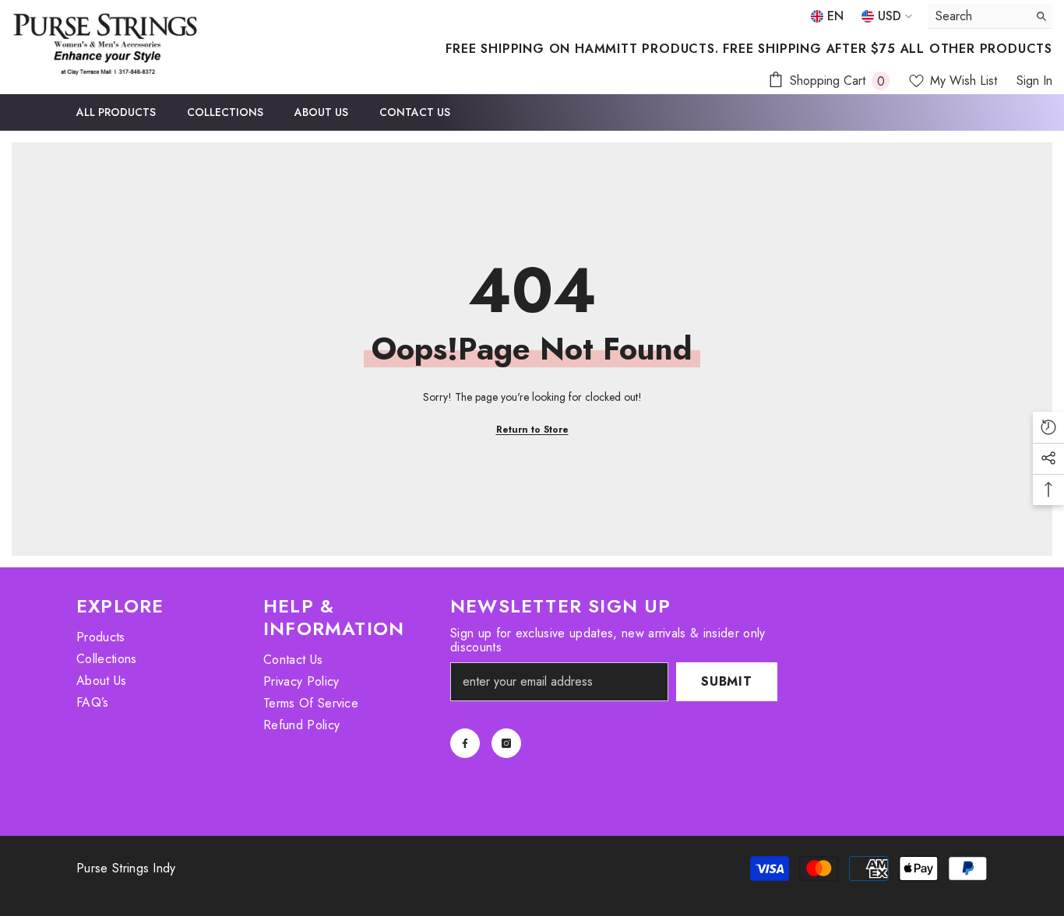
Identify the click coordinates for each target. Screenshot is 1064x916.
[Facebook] (465, 743)
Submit (726, 681)
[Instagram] (506, 743)
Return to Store (532, 430)
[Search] (990, 16)
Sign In (1034, 80)
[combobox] (978, 16)
